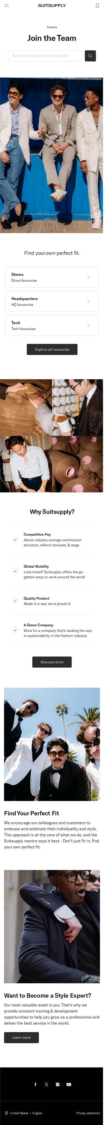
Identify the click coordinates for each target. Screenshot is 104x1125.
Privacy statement (88, 1113)
